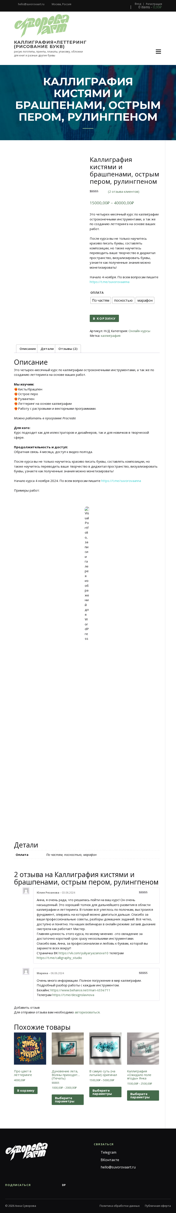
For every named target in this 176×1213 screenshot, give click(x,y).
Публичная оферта (158, 1206)
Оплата (97, 292)
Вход (138, 3)
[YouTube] (80, 1185)
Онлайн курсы (139, 331)
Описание (28, 348)
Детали (47, 348)
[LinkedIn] (89, 1185)
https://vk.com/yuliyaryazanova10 (83, 953)
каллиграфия (110, 335)
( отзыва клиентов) (123, 191)
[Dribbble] (72, 1185)
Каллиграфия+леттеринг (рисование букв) (50, 44)
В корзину (104, 318)
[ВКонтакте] (46, 1185)
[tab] (27, 349)
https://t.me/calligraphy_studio (59, 958)
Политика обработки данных (120, 1206)
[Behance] (55, 1185)
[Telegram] (38, 1185)
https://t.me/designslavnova (73, 995)
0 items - (150, 7)
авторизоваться (87, 1012)
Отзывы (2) (67, 348)
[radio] (101, 300)
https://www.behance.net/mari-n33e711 (80, 990)
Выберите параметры (64, 1099)
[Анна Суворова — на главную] (26, 1151)
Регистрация (154, 4)
